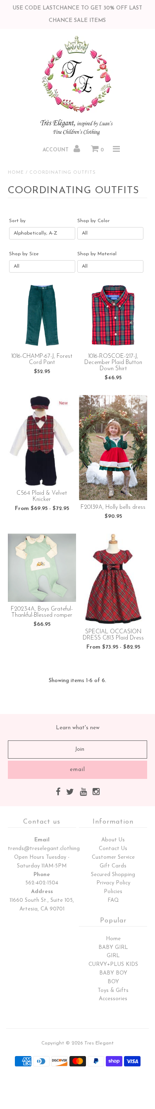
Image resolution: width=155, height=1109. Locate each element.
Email (42, 840)
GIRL (113, 955)
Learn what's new (78, 728)
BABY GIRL (113, 947)
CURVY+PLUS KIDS (113, 964)
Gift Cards (113, 866)
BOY (113, 981)
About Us (113, 840)
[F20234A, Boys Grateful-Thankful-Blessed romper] (42, 568)
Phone (41, 874)
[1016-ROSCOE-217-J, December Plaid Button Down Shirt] (113, 315)
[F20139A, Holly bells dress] (113, 447)
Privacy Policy (113, 883)
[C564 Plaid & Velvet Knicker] (42, 440)
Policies (113, 891)
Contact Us (113, 848)
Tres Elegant (99, 1043)
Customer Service (113, 857)
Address (42, 891)
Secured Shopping (113, 874)
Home (16, 172)
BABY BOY (113, 973)
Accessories (113, 998)
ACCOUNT (56, 150)
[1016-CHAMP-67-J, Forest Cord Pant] (42, 315)
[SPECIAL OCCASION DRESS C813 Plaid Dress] (113, 579)
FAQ (113, 900)
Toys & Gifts (113, 990)
